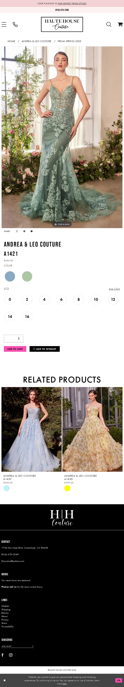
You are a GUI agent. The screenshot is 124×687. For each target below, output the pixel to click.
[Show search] (108, 24)
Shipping (5, 609)
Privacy (5, 619)
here (64, 683)
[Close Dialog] (4, 680)
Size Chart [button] (114, 289)
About (4, 616)
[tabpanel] (62, 137)
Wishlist (5, 606)
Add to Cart (15, 349)
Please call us (8, 586)
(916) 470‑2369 (10, 554)
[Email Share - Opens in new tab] (31, 231)
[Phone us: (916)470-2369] (15, 24)
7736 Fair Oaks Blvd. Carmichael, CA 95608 (24, 547)
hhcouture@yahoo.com (12, 561)
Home (11, 41)
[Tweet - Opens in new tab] (17, 231)
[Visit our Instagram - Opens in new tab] (10, 655)
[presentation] (31, 429)
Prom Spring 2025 (69, 41)
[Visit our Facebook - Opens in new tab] (2, 655)
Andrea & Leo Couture (37, 41)
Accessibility (7, 626)
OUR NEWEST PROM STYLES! (72, 3)
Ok (118, 680)
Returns (5, 612)
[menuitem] (15, 24)
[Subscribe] (32, 646)
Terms (4, 623)
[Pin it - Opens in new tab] (24, 231)
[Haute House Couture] (62, 24)
